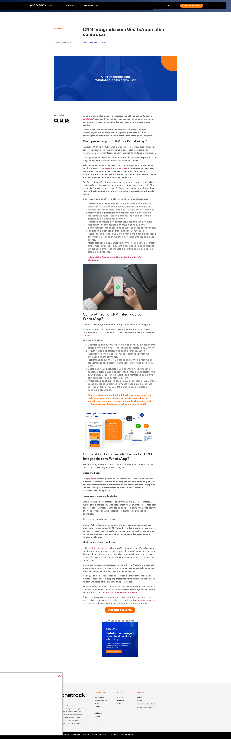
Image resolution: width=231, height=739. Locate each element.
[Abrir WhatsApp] (225, 733)
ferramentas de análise (103, 548)
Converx (87, 335)
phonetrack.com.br (171, 6)
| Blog (49, 5)
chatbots (95, 478)
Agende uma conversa (144, 600)
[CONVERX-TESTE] (120, 656)
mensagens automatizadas (113, 168)
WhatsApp (88, 119)
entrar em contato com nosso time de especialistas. (112, 592)
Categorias (69, 5)
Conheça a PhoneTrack (91, 5)
